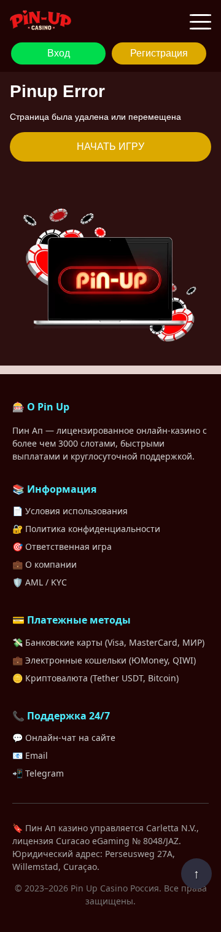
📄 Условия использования (70, 511)
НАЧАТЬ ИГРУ (110, 146)
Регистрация (159, 53)
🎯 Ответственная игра (62, 546)
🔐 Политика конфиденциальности (86, 529)
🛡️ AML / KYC (39, 582)
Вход (58, 53)
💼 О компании (44, 564)
